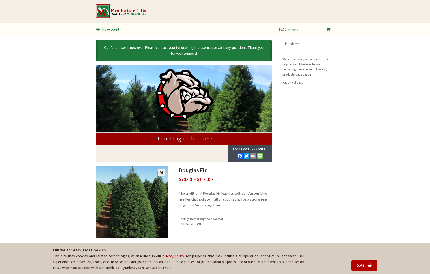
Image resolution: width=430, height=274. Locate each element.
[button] (161, 172)
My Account (111, 29)
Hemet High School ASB (184, 138)
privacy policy (173, 256)
